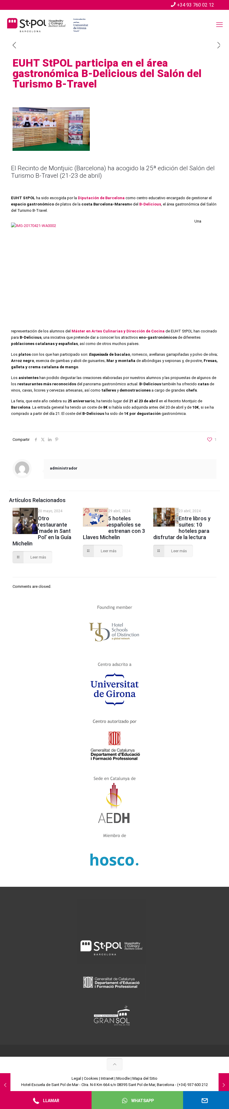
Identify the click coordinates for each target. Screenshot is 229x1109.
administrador (64, 468)
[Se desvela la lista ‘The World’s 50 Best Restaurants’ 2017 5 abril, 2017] (5, 1085)
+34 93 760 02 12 (195, 5)
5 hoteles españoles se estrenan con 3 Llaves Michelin (114, 527)
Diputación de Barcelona (101, 198)
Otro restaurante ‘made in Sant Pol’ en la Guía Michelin (42, 531)
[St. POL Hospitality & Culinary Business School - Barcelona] (47, 25)
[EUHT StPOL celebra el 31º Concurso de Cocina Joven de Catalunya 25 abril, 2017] (224, 1085)
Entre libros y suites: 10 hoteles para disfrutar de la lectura (182, 527)
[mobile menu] (219, 25)
